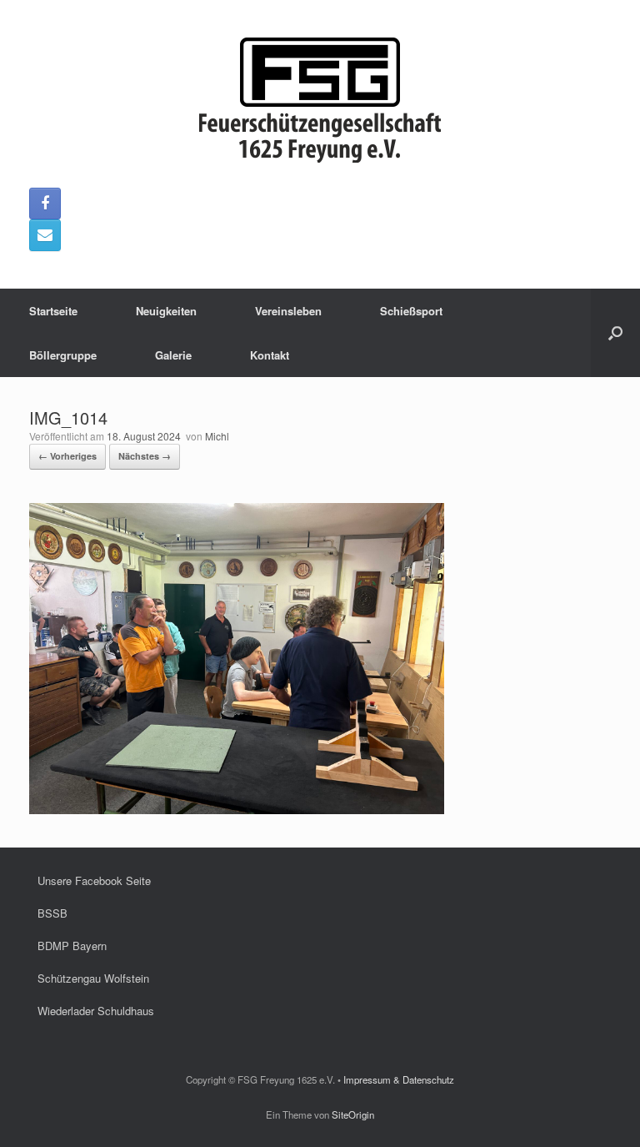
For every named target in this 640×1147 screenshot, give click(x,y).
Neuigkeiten (166, 311)
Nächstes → (144, 456)
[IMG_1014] (236, 809)
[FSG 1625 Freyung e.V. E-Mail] (45, 235)
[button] (615, 333)
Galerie (173, 355)
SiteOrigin (353, 1114)
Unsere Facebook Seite (94, 880)
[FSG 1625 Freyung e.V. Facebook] (45, 203)
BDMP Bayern (72, 945)
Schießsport (411, 311)
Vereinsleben (288, 311)
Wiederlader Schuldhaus (96, 1011)
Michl (217, 436)
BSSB (53, 913)
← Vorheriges (67, 456)
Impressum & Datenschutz (398, 1079)
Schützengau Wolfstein (93, 978)
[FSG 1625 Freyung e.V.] (320, 100)
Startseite (53, 311)
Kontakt (269, 355)
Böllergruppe (63, 355)
